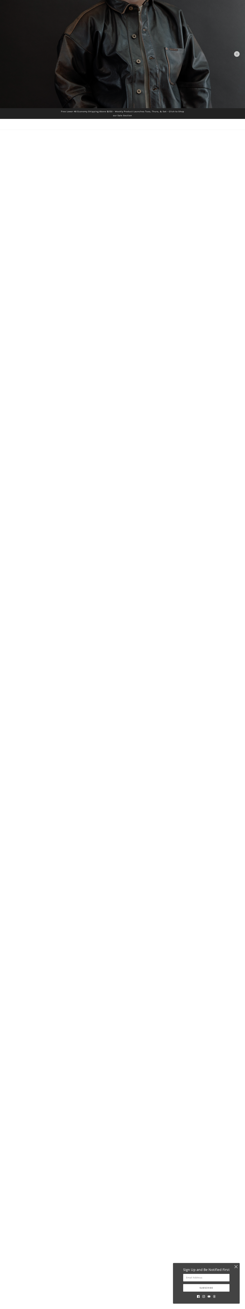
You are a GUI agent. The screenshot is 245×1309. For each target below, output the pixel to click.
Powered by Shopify (122, 1296)
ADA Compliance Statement (122, 1279)
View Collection (122, 873)
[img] (198, 1296)
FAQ (108, 1263)
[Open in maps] (158, 991)
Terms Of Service (117, 1275)
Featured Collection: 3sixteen (122, 775)
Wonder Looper (154, 701)
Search (110, 1259)
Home (109, 1255)
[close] (236, 1266)
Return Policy (115, 1271)
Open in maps (30, 996)
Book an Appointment (119, 1267)
